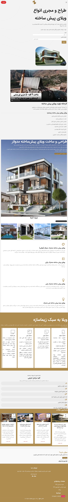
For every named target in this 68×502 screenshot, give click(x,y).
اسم (65, 32)
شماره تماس (63, 37)
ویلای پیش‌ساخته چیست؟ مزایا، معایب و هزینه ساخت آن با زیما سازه (60, 426)
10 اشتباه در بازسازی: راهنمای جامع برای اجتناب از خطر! (8, 425)
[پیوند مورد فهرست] (34, 474)
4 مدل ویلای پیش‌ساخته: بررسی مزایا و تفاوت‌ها (25, 425)
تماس (4, 2)
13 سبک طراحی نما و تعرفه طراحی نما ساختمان (43, 425)
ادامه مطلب (60, 443)
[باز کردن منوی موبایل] (66, 2)
